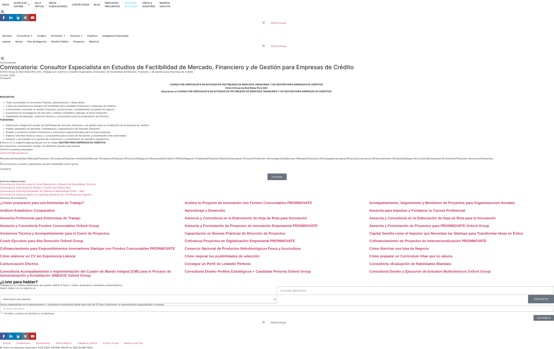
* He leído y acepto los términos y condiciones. (29, 313)
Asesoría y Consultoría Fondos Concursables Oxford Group (49, 226)
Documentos (43, 343)
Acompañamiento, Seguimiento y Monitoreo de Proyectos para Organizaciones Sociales (442, 203)
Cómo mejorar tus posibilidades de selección (222, 256)
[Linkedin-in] (10, 17)
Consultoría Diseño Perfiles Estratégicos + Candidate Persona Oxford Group (248, 271)
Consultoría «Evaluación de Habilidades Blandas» (410, 264)
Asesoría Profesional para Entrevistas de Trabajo (40, 218)
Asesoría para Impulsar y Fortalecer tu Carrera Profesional (417, 210)
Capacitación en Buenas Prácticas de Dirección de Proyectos (235, 233)
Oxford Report (64, 343)
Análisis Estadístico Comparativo (27, 210)
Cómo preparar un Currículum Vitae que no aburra (410, 256)
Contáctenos (23, 343)
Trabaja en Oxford (87, 343)
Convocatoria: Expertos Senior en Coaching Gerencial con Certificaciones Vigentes (45, 194)
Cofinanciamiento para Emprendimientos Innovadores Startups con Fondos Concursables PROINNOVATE (87, 248)
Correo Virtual (110, 343)
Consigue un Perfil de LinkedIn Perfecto (218, 264)
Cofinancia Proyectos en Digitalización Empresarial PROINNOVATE (240, 241)
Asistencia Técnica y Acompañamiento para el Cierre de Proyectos (54, 233)
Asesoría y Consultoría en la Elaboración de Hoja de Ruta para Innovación (246, 218)
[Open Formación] (64, 35)
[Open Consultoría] (31, 35)
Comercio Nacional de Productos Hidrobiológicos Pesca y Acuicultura (243, 248)
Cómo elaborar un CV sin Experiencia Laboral (37, 256)
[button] (2, 11)
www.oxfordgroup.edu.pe (14, 152)
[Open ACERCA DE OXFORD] (29, 4)
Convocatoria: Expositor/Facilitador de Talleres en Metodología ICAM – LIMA (42, 191)
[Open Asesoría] (82, 35)
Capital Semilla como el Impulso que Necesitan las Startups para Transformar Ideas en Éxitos (446, 233)
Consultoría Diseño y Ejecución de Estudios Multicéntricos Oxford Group (430, 271)
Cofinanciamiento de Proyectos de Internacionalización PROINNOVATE (427, 241)
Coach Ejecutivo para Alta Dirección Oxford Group (41, 241)
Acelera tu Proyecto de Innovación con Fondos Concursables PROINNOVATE (248, 203)
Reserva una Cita (133, 343)
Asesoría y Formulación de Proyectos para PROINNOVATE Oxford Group (429, 226)
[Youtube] (32, 17)
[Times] (25, 17)
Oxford (7, 343)
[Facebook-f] (3, 17)
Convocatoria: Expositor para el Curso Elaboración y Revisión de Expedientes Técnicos (48, 184)
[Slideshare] (18, 17)
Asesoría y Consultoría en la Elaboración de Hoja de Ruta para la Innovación (432, 218)
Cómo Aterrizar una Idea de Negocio (399, 248)
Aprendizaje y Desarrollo (205, 210)
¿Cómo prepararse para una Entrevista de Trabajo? (42, 203)
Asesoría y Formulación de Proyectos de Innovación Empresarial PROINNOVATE (251, 226)
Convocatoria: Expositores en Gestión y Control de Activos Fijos (35, 187)
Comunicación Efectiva (19, 264)
